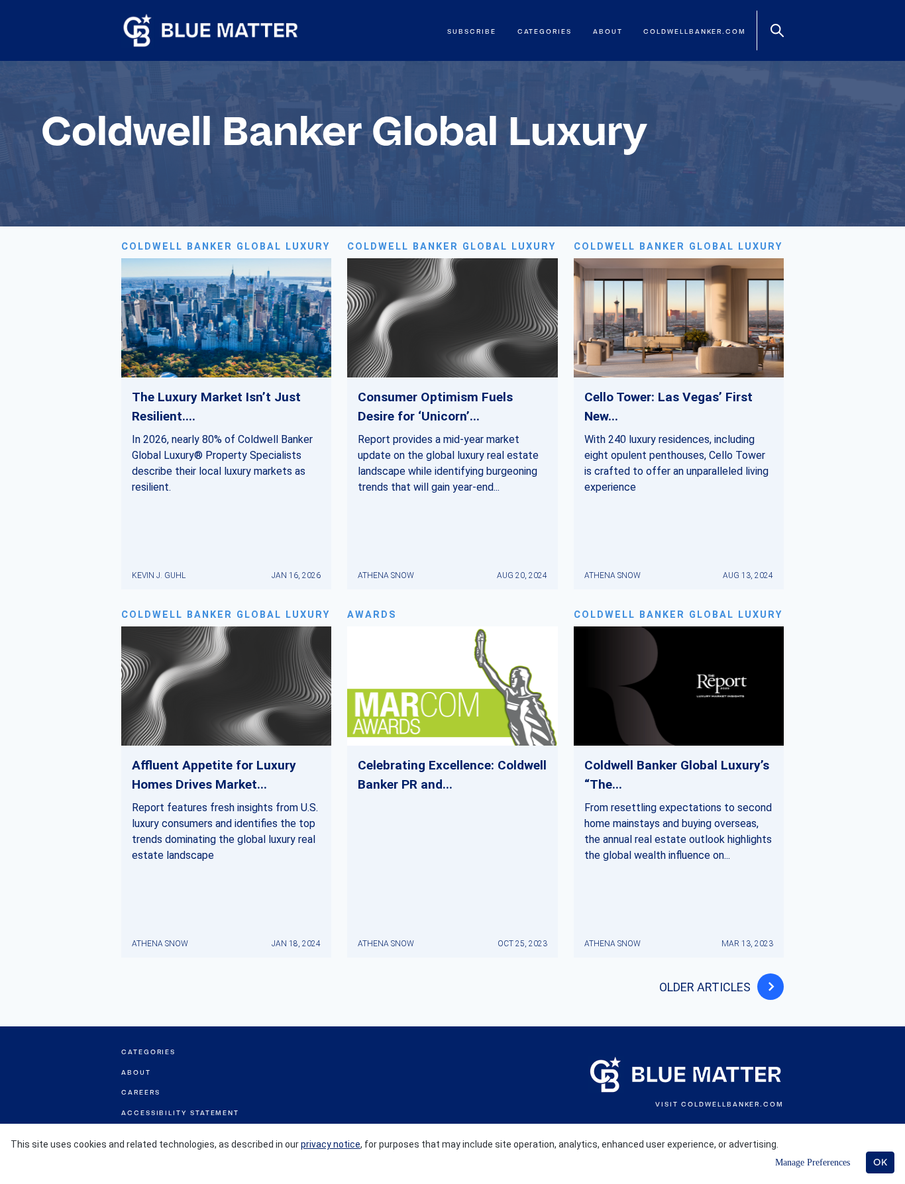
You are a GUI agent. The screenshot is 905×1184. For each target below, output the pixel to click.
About (608, 31)
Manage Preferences (812, 1162)
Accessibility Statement (180, 1113)
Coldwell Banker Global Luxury (225, 246)
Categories (544, 31)
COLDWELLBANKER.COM (732, 1104)
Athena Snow (386, 575)
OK (880, 1162)
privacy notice (330, 1144)
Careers (140, 1092)
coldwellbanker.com (694, 31)
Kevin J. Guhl (159, 575)
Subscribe (471, 31)
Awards (372, 614)
